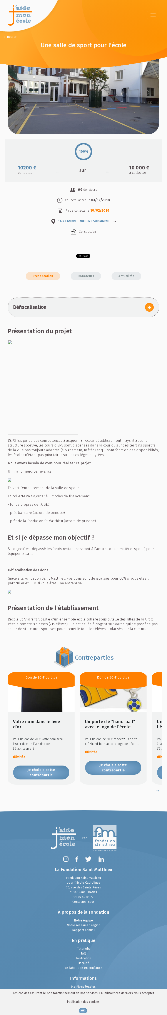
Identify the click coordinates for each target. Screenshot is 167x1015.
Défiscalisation (30, 307)
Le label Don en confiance (83, 968)
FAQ (83, 953)
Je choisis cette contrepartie (41, 772)
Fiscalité (83, 963)
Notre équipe (83, 920)
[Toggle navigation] (153, 15)
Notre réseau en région (83, 925)
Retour (11, 37)
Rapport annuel (83, 930)
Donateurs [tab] (86, 276)
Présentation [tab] (43, 276)
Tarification (83, 958)
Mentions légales (83, 986)
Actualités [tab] (126, 276)
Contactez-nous (83, 902)
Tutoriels (83, 949)
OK (83, 1010)
